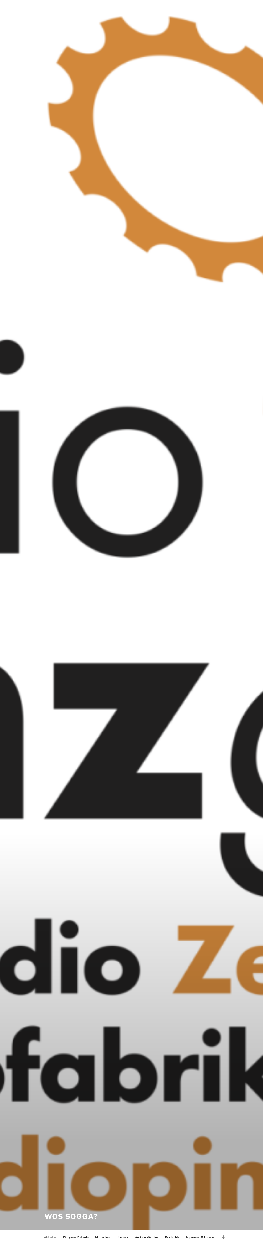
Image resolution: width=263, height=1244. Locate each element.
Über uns (122, 1237)
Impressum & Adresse (200, 1237)
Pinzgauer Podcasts (76, 1237)
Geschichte (172, 1237)
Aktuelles (50, 1237)
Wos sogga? (71, 1216)
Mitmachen (102, 1237)
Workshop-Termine (146, 1237)
